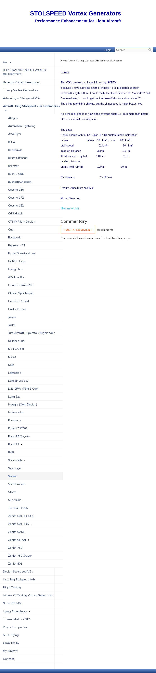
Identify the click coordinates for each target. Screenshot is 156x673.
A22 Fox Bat (16, 277)
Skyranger (15, 468)
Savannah (15, 460)
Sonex (119, 60)
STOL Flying (11, 635)
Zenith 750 (15, 548)
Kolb (11, 365)
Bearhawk (15, 150)
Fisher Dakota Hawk (21, 253)
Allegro (13, 118)
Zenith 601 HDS (18, 524)
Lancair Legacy (18, 380)
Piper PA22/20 (17, 428)
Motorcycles (16, 412)
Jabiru (12, 317)
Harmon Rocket (18, 301)
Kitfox (12, 356)
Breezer (13, 166)
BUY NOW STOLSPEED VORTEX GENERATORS (24, 72)
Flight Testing (12, 587)
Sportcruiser (16, 484)
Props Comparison (15, 627)
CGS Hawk (15, 213)
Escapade (15, 237)
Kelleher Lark (16, 341)
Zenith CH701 (17, 540)
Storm (12, 492)
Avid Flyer (14, 134)
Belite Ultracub (18, 158)
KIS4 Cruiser (16, 349)
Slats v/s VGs (12, 603)
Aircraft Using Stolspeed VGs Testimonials (31, 106)
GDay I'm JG (11, 643)
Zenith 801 (15, 563)
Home (7, 62)
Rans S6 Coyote (19, 436)
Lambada (14, 373)
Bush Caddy (16, 174)
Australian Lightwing (22, 126)
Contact (8, 659)
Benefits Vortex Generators (21, 82)
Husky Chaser (17, 309)
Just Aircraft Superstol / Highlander (31, 333)
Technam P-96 (18, 508)
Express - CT (16, 245)
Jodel (11, 325)
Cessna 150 (16, 189)
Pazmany (14, 420)
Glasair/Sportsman (21, 293)
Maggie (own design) (22, 404)
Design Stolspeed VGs (18, 571)
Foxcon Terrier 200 (20, 285)
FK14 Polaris (16, 261)
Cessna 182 (16, 205)
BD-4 (11, 142)
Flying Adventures (15, 611)
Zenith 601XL (16, 532)
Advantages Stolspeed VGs (21, 98)
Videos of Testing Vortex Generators (28, 595)
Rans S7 (13, 444)
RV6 (11, 452)
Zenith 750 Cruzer (20, 555)
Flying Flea (15, 269)
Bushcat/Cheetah (19, 182)
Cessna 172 (16, 197)
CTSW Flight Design (21, 221)
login (108, 49)
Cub (11, 229)
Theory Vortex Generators (20, 90)
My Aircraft (10, 651)
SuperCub (15, 500)
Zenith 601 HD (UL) (20, 516)
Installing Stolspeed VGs (19, 579)
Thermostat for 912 (16, 619)
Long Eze (14, 396)
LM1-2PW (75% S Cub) (23, 388)
